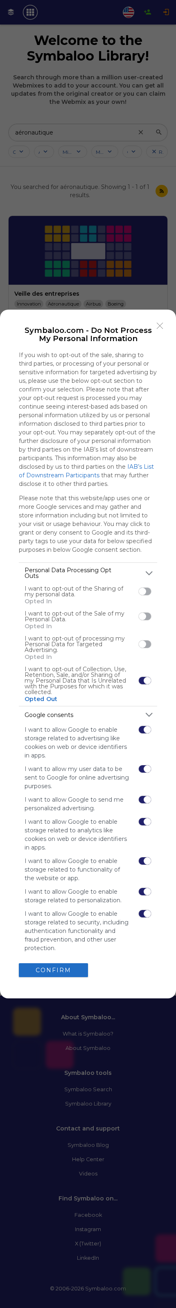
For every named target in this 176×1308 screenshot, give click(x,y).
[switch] (144, 591)
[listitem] (88, 573)
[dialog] (88, 654)
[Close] (160, 325)
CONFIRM (53, 970)
